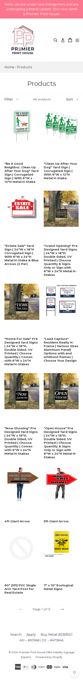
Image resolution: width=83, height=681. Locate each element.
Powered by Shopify (49, 657)
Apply (31, 634)
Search (16, 634)
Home (9, 67)
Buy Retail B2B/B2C (57, 634)
